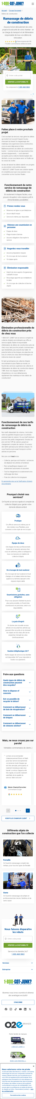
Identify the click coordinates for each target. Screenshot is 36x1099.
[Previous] (8, 811)
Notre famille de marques (18, 1034)
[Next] (28, 811)
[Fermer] (33, 1066)
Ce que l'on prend (15, 11)
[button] (32, 3)
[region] (18, 1081)
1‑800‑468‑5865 (18, 954)
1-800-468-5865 (24, 87)
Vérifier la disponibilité (18, 945)
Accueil (4, 11)
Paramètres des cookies (18, 1095)
